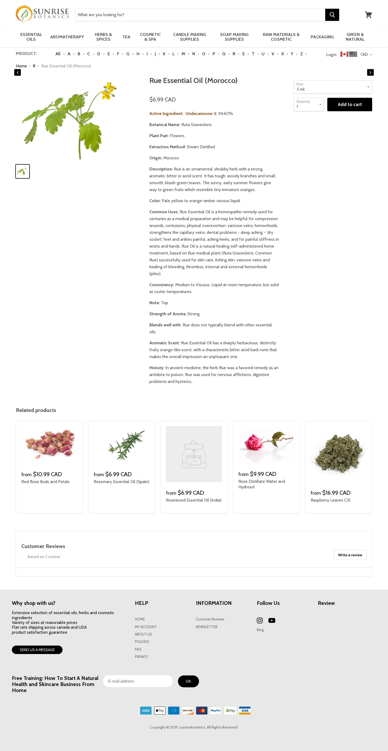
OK (188, 681)
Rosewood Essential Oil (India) (193, 500)
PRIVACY (141, 657)
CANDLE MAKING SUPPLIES (189, 37)
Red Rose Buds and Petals (45, 481)
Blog (260, 630)
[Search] (332, 15)
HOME (140, 619)
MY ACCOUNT (146, 627)
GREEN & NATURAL (355, 37)
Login (331, 54)
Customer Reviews (210, 619)
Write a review (350, 555)
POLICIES (142, 642)
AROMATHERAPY (67, 36)
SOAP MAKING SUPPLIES (234, 37)
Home (21, 66)
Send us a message (37, 649)
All (57, 53)
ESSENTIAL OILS (31, 37)
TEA (126, 36)
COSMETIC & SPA (150, 37)
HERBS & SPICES (103, 37)
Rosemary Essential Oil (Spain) (121, 481)
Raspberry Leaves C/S (331, 500)
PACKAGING (322, 36)
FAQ (138, 649)
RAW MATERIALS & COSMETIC (281, 37)
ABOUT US (143, 634)
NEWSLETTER (206, 627)
